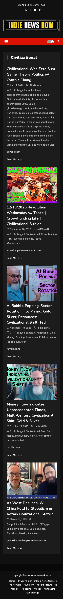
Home (12, 581)
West (36, 533)
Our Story (29, 585)
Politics (52, 131)
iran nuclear (49, 113)
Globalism (12, 533)
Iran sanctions (33, 117)
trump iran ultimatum (38, 140)
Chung (45, 94)
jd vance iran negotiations (40, 122)
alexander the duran (18, 94)
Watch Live (49, 589)
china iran (35, 94)
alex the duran (33, 90)
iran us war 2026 (16, 122)
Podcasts (26, 589)
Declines (34, 529)
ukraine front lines (17, 144)
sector (53, 337)
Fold (42, 529)
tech (24, 341)
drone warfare (39, 99)
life (9, 238)
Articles (14, 589)
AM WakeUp (43, 229)
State (30, 533)
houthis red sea (39, 108)
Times (47, 435)
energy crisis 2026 (17, 104)
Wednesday (13, 243)
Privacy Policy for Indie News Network (37, 581)
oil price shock (41, 126)
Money (10, 435)
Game (31, 104)
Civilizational (14, 99)
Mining (10, 337)
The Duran (35, 85)
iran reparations (16, 117)
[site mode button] (50, 41)
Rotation (43, 337)
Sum (50, 135)
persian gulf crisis (36, 131)
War (52, 144)
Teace (37, 238)
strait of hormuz (38, 135)
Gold (52, 332)
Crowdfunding (49, 234)
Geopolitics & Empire (18, 524)
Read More (13, 159)
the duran (12, 140)
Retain (22, 533)
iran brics (12, 113)
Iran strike (48, 117)
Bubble (29, 332)
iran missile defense (29, 113)
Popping (20, 337)
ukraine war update (38, 144)
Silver (17, 341)
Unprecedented (15, 440)
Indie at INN (43, 327)
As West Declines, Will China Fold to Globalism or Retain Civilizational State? (30, 508)
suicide (29, 238)
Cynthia (26, 99)
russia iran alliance (17, 135)
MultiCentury (22, 435)
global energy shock (18, 108)
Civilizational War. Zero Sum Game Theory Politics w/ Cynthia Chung (31, 74)
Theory (22, 140)
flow (43, 431)
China (10, 529)
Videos (37, 589)
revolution (18, 238)
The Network (14, 585)
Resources (32, 337)
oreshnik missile (16, 131)
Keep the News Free (47, 585)
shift (10, 341)
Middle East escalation (19, 126)
